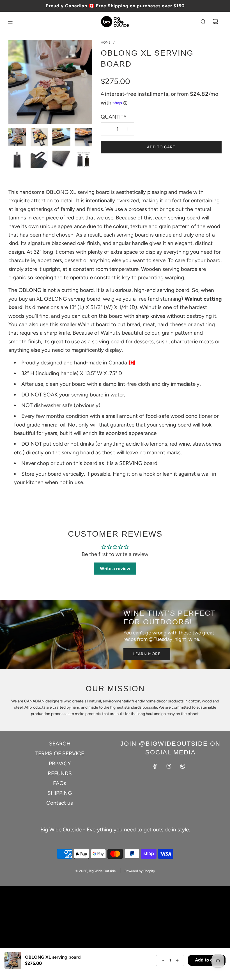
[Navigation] (10, 21)
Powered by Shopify (140, 871)
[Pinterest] (182, 766)
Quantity (114, 117)
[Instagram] (169, 766)
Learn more (146, 654)
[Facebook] (155, 766)
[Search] (203, 21)
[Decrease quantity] (107, 129)
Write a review (115, 568)
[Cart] (215, 21)
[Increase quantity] (128, 129)
